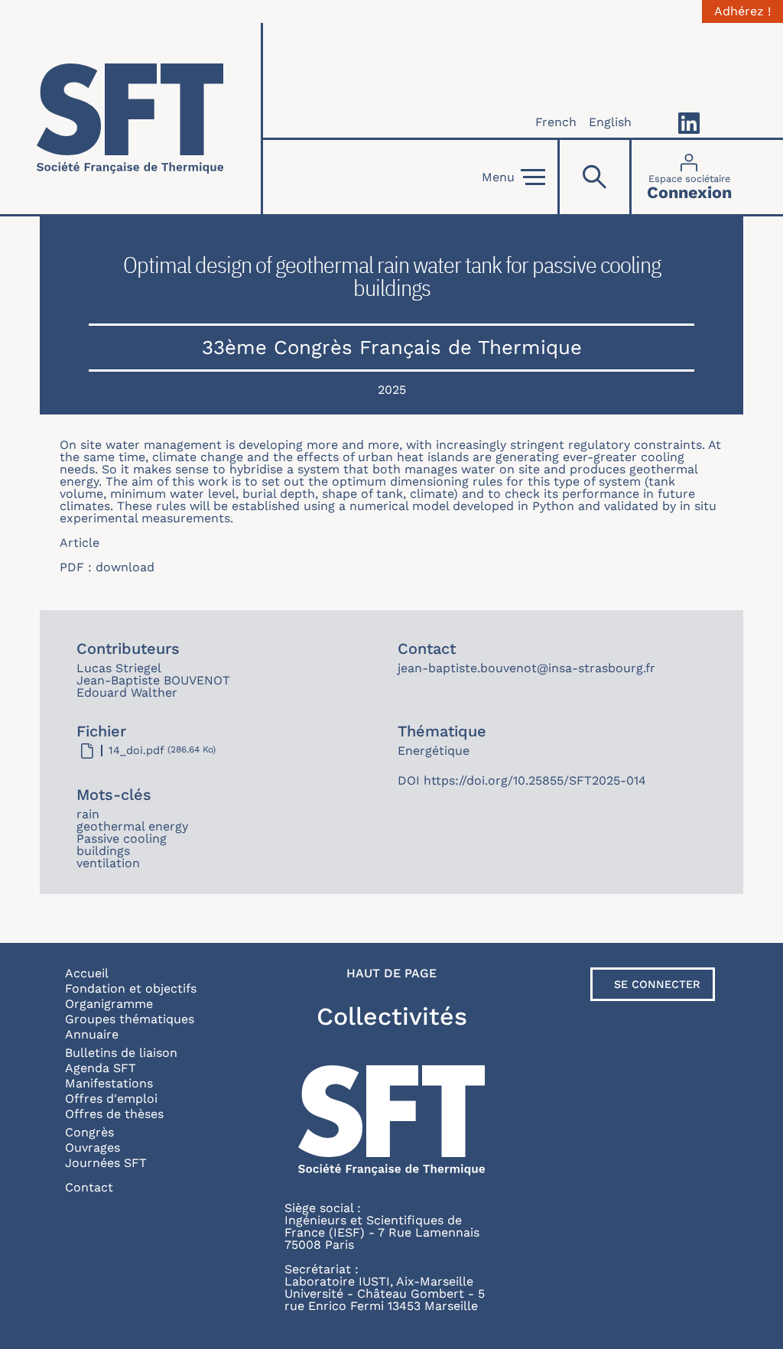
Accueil (87, 973)
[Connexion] (689, 177)
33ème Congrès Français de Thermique (392, 347)
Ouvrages (92, 1147)
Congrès (89, 1132)
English (610, 122)
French (556, 122)
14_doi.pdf (136, 750)
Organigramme (109, 1003)
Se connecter (657, 984)
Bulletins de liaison (121, 1052)
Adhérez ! (742, 11)
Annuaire (92, 1034)
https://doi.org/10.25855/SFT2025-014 (535, 780)
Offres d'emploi (111, 1098)
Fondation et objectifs (131, 988)
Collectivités (392, 1016)
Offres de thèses (114, 1114)
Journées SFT (106, 1163)
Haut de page (391, 973)
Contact (89, 1187)
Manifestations (109, 1083)
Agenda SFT (100, 1068)
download (125, 567)
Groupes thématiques (129, 1019)
